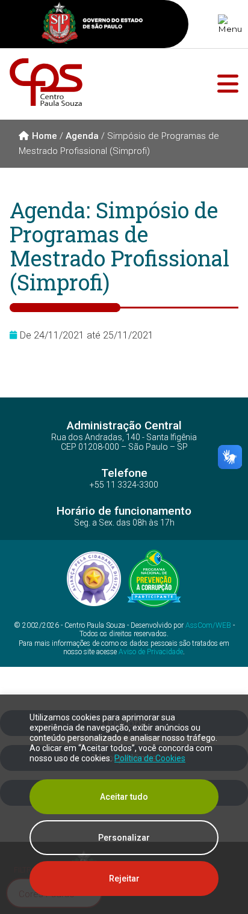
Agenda (82, 135)
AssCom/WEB (208, 625)
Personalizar (124, 837)
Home (44, 135)
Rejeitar (124, 878)
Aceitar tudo (124, 797)
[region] (124, 804)
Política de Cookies (149, 758)
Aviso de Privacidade (151, 652)
